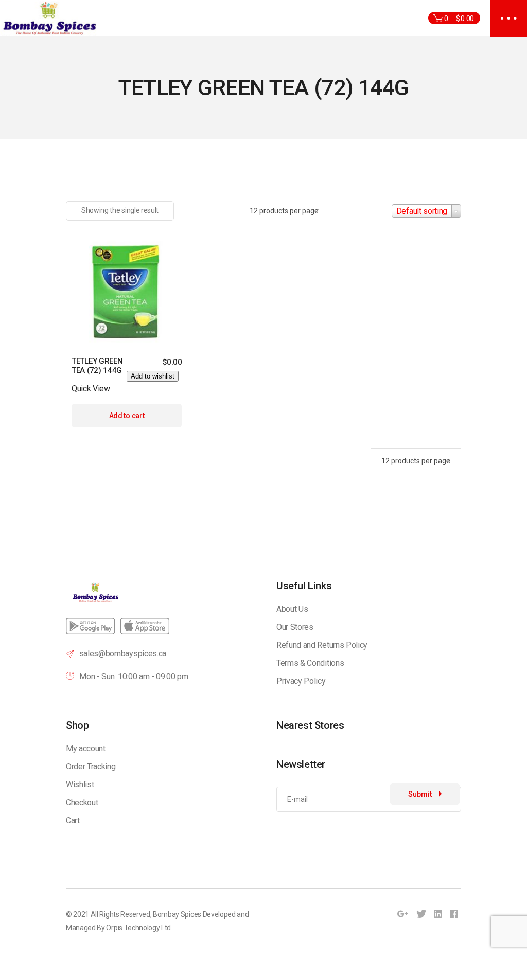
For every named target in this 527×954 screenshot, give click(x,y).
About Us (292, 609)
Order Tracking (91, 766)
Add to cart (126, 415)
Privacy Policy (301, 681)
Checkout (82, 802)
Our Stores (294, 627)
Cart (73, 820)
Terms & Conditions (310, 663)
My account (86, 748)
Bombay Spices (177, 914)
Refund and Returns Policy (321, 645)
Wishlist (80, 784)
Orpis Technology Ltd (138, 928)
